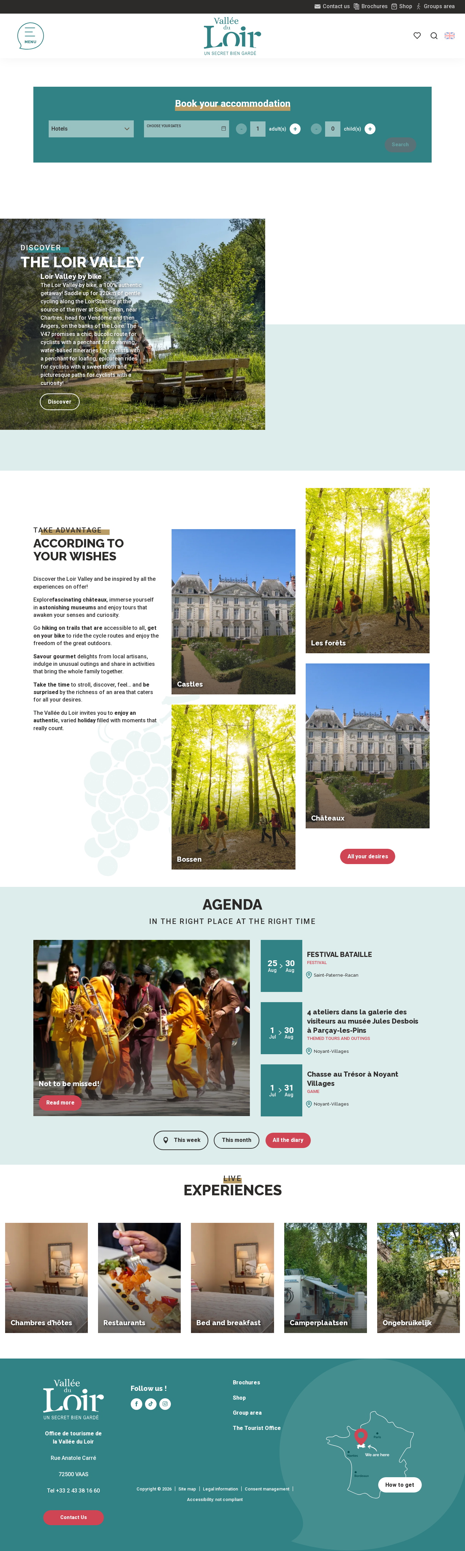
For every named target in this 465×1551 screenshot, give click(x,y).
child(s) (352, 129)
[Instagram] (165, 1404)
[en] (450, 35)
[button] (434, 36)
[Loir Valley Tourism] (232, 36)
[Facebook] (136, 1404)
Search (400, 145)
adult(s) (277, 129)
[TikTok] (151, 1404)
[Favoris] (417, 36)
